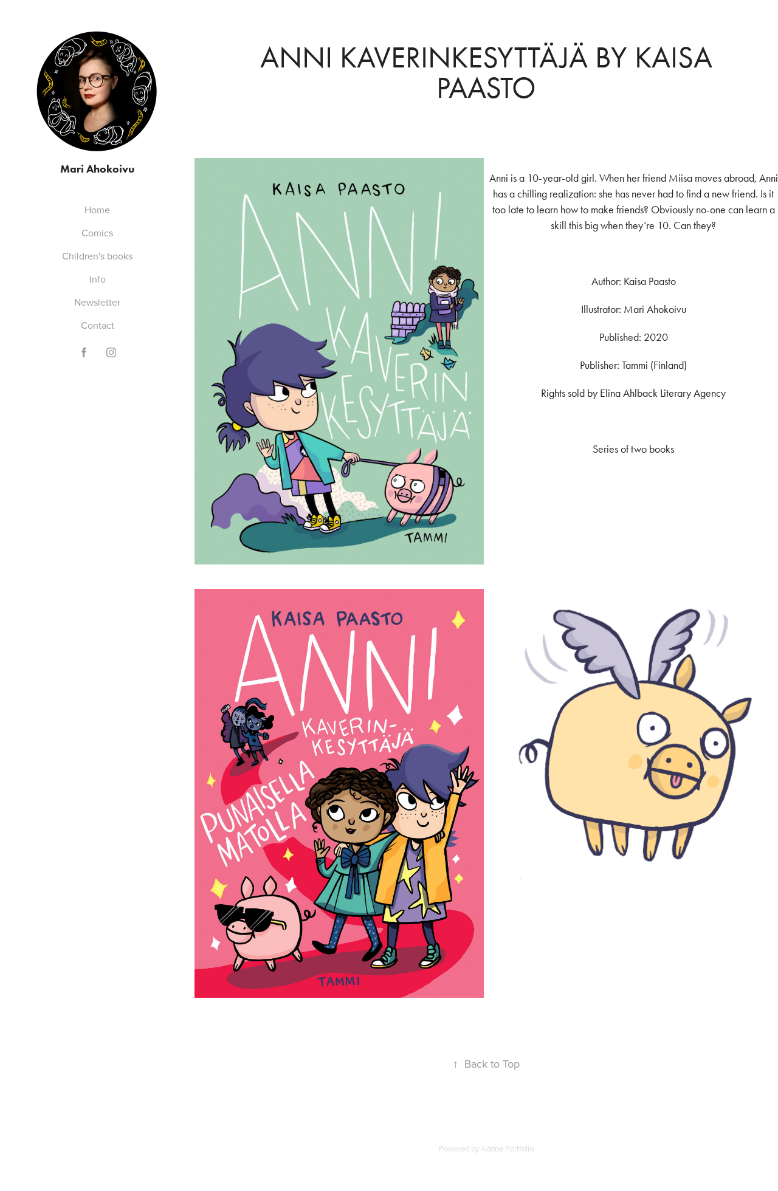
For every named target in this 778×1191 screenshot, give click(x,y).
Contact (97, 325)
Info (97, 279)
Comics (97, 232)
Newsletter (97, 302)
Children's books (97, 256)
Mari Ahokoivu (97, 169)
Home (97, 209)
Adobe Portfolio (507, 1148)
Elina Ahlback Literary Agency (663, 393)
